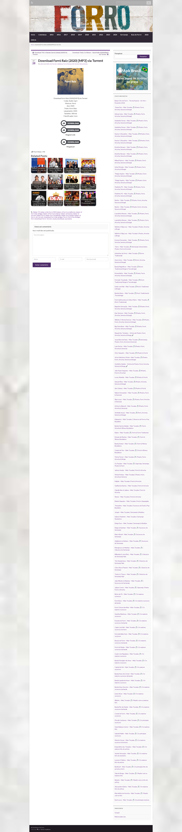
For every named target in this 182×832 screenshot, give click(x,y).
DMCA (33, 40)
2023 (108, 35)
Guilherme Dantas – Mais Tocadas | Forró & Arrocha (132, 486)
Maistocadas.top (120, 817)
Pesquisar (118, 53)
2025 (147, 35)
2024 (115, 35)
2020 (87, 35)
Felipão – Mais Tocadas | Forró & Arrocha (128, 481)
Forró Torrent (47, 219)
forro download (36, 219)
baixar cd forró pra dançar (51, 214)
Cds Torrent (53, 64)
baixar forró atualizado (53, 215)
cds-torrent (39, 217)
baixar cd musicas (67, 214)
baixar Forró (41, 215)
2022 (101, 35)
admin (42, 64)
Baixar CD (36, 212)
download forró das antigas (53, 217)
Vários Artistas (83, 64)
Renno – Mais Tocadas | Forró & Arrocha (128, 497)
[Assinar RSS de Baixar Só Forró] (32, 2)
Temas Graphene (45, 829)
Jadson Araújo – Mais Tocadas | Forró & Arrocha (130, 470)
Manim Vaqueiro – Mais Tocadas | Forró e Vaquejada (132, 501)
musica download (58, 219)
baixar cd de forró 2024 (48, 212)
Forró (65, 64)
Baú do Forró (136, 35)
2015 (52, 35)
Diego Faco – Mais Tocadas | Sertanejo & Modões (131, 523)
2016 (59, 35)
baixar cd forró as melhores (66, 212)
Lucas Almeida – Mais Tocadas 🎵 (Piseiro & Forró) (131, 377)
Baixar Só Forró (91, 23)
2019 (80, 35)
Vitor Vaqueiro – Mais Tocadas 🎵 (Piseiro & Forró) (131, 353)
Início (33, 35)
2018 (73, 35)
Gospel (117, 813)
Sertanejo (124, 35)
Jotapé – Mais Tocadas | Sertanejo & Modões (129, 512)
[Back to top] (177, 827)
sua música (68, 219)
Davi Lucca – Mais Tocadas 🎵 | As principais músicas (132, 800)
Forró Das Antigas (74, 217)
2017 (66, 35)
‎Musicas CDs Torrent (73, 64)
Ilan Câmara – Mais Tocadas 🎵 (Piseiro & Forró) (130, 388)
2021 (94, 35)
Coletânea (42, 35)
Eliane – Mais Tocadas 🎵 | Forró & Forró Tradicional (131, 432)
